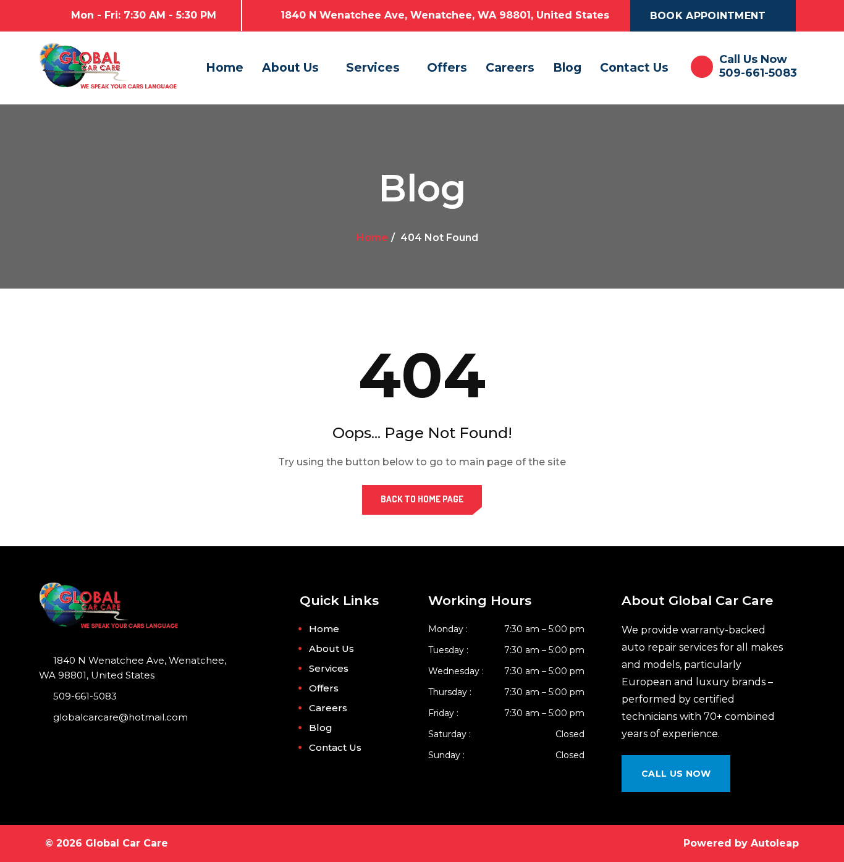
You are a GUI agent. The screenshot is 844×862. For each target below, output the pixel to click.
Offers (447, 68)
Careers (510, 68)
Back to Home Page (422, 499)
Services (373, 68)
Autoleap (775, 843)
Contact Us (634, 68)
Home (224, 68)
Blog (567, 68)
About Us (290, 68)
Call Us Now (676, 773)
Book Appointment (708, 16)
